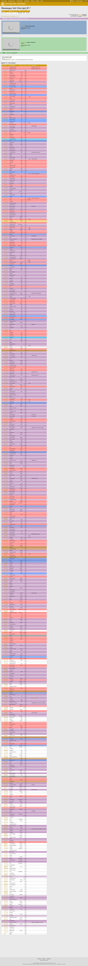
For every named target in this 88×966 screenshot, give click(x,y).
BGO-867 (6, 537)
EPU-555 (6, 861)
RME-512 (6, 408)
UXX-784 (6, 404)
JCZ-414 (5, 630)
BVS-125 (6, 830)
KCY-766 (6, 670)
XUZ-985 (6, 891)
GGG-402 (6, 707)
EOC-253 (6, 897)
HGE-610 (6, 509)
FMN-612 (6, 904)
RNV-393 (6, 67)
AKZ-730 (6, 539)
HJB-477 (6, 242)
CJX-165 (6, 878)
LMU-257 (6, 879)
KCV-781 (6, 293)
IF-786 (5, 72)
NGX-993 (6, 737)
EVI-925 (6, 824)
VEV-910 (6, 257)
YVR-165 (6, 827)
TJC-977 (6, 229)
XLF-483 (6, 688)
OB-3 (5, 90)
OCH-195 (6, 224)
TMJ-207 (6, 273)
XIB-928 (6, 607)
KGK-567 (6, 529)
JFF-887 (5, 712)
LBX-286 (6, 163)
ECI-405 (6, 588)
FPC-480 (6, 876)
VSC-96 (5, 86)
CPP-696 (6, 922)
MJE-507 (6, 440)
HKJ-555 (6, 277)
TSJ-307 (6, 327)
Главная (39, 958)
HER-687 (6, 226)
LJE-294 (6, 306)
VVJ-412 (5, 804)
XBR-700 (6, 239)
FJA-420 (6, 778)
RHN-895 (6, 309)
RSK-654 (6, 822)
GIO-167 (6, 755)
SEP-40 (5, 141)
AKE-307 (6, 247)
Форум (43, 958)
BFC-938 (6, 485)
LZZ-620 (6, 570)
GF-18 (5, 103)
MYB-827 (6, 622)
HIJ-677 (5, 565)
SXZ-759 (6, 719)
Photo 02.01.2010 (35, 697)
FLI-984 (5, 853)
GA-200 (5, 96)
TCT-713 (6, 214)
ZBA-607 (6, 354)
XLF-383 (6, 698)
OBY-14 (5, 172)
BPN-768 (6, 653)
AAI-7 (5, 183)
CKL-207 (6, 888)
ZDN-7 (5, 144)
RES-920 (6, 283)
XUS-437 (6, 635)
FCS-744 (6, 383)
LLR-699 (6, 819)
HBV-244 (6, 218)
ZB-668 (5, 170)
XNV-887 (6, 893)
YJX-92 (5, 83)
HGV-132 (6, 548)
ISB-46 (5, 191)
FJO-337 (6, 693)
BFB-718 (6, 481)
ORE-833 (6, 467)
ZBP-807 (6, 345)
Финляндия (5, 12)
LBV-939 (6, 260)
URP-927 (6, 355)
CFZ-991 (6, 689)
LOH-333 (6, 802)
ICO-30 (5, 119)
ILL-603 (5, 855)
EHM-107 (6, 426)
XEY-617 (6, 773)
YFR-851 (6, 714)
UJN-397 (6, 249)
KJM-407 (6, 388)
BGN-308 (6, 512)
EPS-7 (5, 129)
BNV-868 (6, 463)
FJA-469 (6, 798)
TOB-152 (6, 334)
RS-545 (5, 196)
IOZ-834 (6, 524)
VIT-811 (6, 617)
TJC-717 (6, 160)
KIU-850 (6, 609)
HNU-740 (6, 308)
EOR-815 (6, 906)
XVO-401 (6, 858)
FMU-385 (6, 757)
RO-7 (5, 934)
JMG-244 (6, 924)
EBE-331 (6, 393)
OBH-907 (6, 216)
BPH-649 (6, 838)
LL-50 (5, 624)
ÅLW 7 (5, 842)
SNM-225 (6, 875)
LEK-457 (6, 316)
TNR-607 (6, 280)
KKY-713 (6, 449)
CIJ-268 (5, 840)
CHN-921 (6, 547)
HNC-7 (5, 137)
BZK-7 (5, 150)
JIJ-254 (5, 745)
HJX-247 (6, 258)
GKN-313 (6, 835)
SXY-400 (6, 825)
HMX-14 (6, 114)
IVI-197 (5, 729)
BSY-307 (6, 799)
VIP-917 (6, 606)
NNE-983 (6, 847)
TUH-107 (6, 339)
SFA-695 (6, 476)
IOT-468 (6, 857)
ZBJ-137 (6, 435)
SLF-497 (6, 686)
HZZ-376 (6, 711)
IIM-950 (5, 585)
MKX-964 (6, 642)
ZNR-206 (6, 860)
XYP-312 (6, 673)
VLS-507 (6, 321)
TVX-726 (6, 350)
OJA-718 (6, 291)
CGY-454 (6, 776)
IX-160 (5, 85)
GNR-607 (6, 919)
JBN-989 (6, 522)
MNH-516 (6, 909)
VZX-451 (6, 814)
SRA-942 (6, 837)
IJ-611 (5, 154)
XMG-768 (6, 496)
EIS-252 (5, 578)
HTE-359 (6, 118)
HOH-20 (6, 111)
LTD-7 (5, 180)
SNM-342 (6, 868)
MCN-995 (6, 303)
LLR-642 (6, 850)
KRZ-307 (6, 883)
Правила (49, 958)
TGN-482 (6, 526)
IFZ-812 (5, 491)
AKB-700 (6, 255)
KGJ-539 (6, 429)
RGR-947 (6, 375)
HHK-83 (5, 108)
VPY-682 (6, 768)
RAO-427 (6, 204)
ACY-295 (6, 593)
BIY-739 (6, 589)
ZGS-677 (6, 573)
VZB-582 (6, 884)
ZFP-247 (6, 504)
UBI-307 (6, 540)
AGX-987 (6, 399)
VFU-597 (6, 501)
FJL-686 (5, 675)
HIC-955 (6, 450)
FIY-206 (5, 780)
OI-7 (5, 91)
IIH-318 (5, 511)
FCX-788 (6, 583)
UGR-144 (6, 545)
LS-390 (5, 95)
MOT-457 (6, 929)
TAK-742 (6, 188)
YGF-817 (6, 621)
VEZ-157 (6, 829)
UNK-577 (6, 314)
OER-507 (6, 167)
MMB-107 (6, 866)
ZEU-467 (6, 458)
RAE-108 (6, 203)
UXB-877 (6, 414)
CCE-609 (6, 575)
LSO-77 (5, 178)
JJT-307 (5, 743)
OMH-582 (6, 352)
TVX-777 (6, 349)
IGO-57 (5, 165)
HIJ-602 (5, 580)
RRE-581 (6, 716)
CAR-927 (6, 494)
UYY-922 (6, 873)
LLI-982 (5, 722)
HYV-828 (6, 645)
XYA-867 (6, 612)
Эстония (23, 26)
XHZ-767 (6, 681)
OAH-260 (6, 193)
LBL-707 (6, 222)
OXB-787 (6, 911)
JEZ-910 (6, 503)
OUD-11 (6, 134)
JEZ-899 (5, 532)
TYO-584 (6, 652)
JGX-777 (6, 760)
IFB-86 (5, 124)
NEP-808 (6, 658)
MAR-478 (6, 149)
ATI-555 (6, 766)
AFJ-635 (6, 365)
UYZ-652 (6, 870)
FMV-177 (6, 775)
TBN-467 (6, 208)
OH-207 (5, 147)
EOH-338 (6, 899)
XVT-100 (6, 752)
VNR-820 (6, 362)
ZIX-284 (5, 614)
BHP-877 (6, 403)
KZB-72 (5, 185)
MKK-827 (6, 832)
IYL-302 (5, 657)
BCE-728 (6, 411)
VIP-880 (5, 586)
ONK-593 (6, 373)
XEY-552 (6, 761)
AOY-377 (6, 650)
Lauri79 (25, 28)
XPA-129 (6, 920)
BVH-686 (6, 916)
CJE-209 (6, 663)
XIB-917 (6, 626)
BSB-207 (6, 763)
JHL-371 (6, 644)
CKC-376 (6, 896)
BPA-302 (6, 843)
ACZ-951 (6, 544)
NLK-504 (6, 793)
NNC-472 (6, 871)
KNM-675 (6, 886)
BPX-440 (6, 671)
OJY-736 (6, 748)
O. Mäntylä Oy (11, 12)
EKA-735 (6, 445)
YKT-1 (5, 113)
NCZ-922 (6, 406)
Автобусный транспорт (15, 4)
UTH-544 (6, 372)
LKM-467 (6, 434)
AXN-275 (6, 380)
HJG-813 (6, 696)
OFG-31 (5, 109)
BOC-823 (6, 807)
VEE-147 (6, 145)
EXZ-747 (6, 555)
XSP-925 (6, 914)
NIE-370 (6, 816)
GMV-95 (5, 159)
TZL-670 (6, 865)
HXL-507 (6, 368)
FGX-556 (6, 721)
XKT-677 (6, 442)
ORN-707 (6, 431)
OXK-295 (6, 796)
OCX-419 (6, 234)
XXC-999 (6, 848)
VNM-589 (6, 358)
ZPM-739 (6, 932)
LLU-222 (6, 791)
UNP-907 (6, 304)
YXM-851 (6, 889)
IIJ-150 (5, 558)
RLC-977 (6, 263)
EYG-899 (6, 519)
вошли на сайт (8, 58)
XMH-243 (6, 488)
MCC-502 (6, 278)
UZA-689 (6, 894)
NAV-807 (6, 517)
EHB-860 (6, 421)
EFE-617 (6, 478)
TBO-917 (6, 206)
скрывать (80, 14)
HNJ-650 (6, 295)
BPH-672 (6, 834)
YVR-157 (6, 809)
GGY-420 (6, 739)
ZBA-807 (6, 432)
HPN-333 (6, 329)
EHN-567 (6, 285)
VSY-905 (6, 530)
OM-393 (6, 155)
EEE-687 (6, 417)
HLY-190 (6, 794)
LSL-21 (5, 173)
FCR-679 (6, 453)
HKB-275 (6, 250)
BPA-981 (6, 568)
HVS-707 (6, 391)
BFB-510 (6, 475)
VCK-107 (6, 221)
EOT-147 (6, 907)
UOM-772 (6, 324)
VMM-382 (6, 317)
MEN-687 (6, 331)
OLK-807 (6, 195)
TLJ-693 (6, 262)
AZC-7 (5, 122)
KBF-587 (6, 709)
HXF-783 (6, 490)
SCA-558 (6, 286)
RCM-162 (6, 244)
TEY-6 (5, 78)
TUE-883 (6, 332)
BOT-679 (6, 660)
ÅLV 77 (5, 765)
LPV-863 (6, 925)
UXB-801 (6, 416)
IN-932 (5, 75)
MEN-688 (6, 344)
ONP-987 (6, 396)
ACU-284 (6, 211)
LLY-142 (6, 604)
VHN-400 (6, 270)
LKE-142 (6, 439)
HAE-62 (5, 98)
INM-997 (6, 901)
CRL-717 (6, 930)
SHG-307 (6, 699)
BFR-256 (6, 386)
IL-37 (5, 157)
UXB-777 (6, 413)
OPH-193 (6, 427)
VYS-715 (6, 811)
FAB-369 (6, 447)
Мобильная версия (44, 960)
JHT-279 (6, 817)
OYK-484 (6, 640)
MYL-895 (6, 639)
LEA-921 (6, 296)
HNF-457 (6, 732)
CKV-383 (6, 750)
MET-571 (6, 347)
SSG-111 (6, 567)
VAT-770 (6, 201)
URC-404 (6, 335)
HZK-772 (6, 647)
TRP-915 (6, 322)
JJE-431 (5, 845)
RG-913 (5, 73)
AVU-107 (6, 363)
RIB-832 (6, 499)
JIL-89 (5, 694)
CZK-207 (6, 680)
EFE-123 (6, 486)
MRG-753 (6, 662)
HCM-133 (6, 100)
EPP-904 (6, 912)
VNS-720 (6, 360)
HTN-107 (6, 381)
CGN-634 (6, 550)
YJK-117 (6, 727)
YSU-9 (5, 175)
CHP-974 (6, 820)
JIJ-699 (5, 725)
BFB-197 (6, 473)
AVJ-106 (6, 370)
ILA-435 (5, 683)
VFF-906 (6, 471)
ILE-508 (5, 786)
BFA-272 (6, 460)
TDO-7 (5, 200)
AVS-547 (6, 376)
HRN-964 (6, 121)
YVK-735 (6, 781)
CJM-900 (6, 758)
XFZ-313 (6, 535)
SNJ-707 (6, 881)
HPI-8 (5, 139)
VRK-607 (6, 288)
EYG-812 (6, 616)
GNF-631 (6, 806)
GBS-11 (5, 132)
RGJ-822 (6, 553)
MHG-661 (6, 730)
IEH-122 (6, 301)
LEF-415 (6, 527)
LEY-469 (6, 514)
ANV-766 (6, 198)
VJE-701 (6, 213)
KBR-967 (6, 237)
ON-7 (5, 88)
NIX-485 (6, 706)
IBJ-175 (5, 424)
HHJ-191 (6, 231)
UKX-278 (6, 268)
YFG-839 (6, 684)
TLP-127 (6, 275)
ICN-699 (6, 290)
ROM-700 (6, 462)
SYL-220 (6, 655)
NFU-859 (6, 470)
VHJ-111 (6, 267)
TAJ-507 (6, 190)
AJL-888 (6, 236)
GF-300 (5, 106)
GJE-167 (6, 747)
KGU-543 (6, 552)
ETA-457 (6, 917)
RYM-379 (6, 632)
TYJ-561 (6, 629)
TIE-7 (5, 104)
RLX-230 (6, 398)
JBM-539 (6, 506)
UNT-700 (6, 311)
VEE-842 (6, 240)
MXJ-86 (5, 168)
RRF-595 (6, 676)
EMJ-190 (6, 852)
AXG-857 (6, 771)
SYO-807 (6, 563)
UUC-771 (6, 378)
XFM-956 (6, 493)
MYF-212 (6, 619)
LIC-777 (5, 560)
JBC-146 (5, 508)
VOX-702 (6, 390)
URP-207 (6, 337)
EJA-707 (6, 419)
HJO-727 (6, 177)
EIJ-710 (5, 576)
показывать (85, 16)
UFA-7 (5, 181)
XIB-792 (6, 601)
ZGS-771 (6, 557)
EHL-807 (6, 444)
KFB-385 (6, 465)
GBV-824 (6, 562)
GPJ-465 (6, 902)
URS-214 (6, 409)
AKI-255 (6, 783)
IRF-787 (5, 668)
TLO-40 (5, 516)
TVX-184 (6, 357)
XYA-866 (6, 637)
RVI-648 (5, 452)
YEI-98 (5, 126)
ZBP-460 (6, 422)
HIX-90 (5, 131)
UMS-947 (6, 313)
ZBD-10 (5, 142)
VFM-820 (6, 498)
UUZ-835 (6, 753)
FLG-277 (6, 701)
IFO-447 (5, 468)
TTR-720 (6, 342)
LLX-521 (6, 801)
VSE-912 (6, 272)
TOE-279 (6, 298)
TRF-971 (6, 691)
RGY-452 (6, 571)
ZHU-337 (6, 581)
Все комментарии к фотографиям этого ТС (10, 16)
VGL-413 (6, 542)
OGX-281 (6, 598)
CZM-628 (6, 534)
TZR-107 (6, 863)
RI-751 (5, 70)
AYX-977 (6, 591)
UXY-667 (6, 735)
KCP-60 (5, 136)
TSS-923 (6, 319)
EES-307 (6, 437)
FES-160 (6, 634)
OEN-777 (6, 227)
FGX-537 (6, 734)
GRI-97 (5, 162)
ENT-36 (5, 127)
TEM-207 (6, 219)
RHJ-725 (6, 299)
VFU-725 (6, 521)
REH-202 (6, 186)
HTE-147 (6, 232)
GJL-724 (6, 784)
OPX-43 (5, 77)
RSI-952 (6, 678)
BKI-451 (6, 740)
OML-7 (5, 116)
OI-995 (5, 80)
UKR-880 (6, 265)
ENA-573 (6, 789)
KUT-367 (6, 927)
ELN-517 (6, 455)
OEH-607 (6, 252)
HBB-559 (6, 209)
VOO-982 (6, 367)
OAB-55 (6, 101)
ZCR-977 (6, 457)
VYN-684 (6, 666)
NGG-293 (6, 717)
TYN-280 (6, 648)
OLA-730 (6, 326)
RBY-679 (6, 611)
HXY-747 (6, 596)
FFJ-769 (5, 665)
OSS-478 (6, 483)
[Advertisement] (44, 946)
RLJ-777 (6, 385)
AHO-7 (5, 788)
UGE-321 (6, 68)
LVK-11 (5, 93)
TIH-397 (6, 599)
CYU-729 (6, 724)
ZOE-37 (5, 152)
